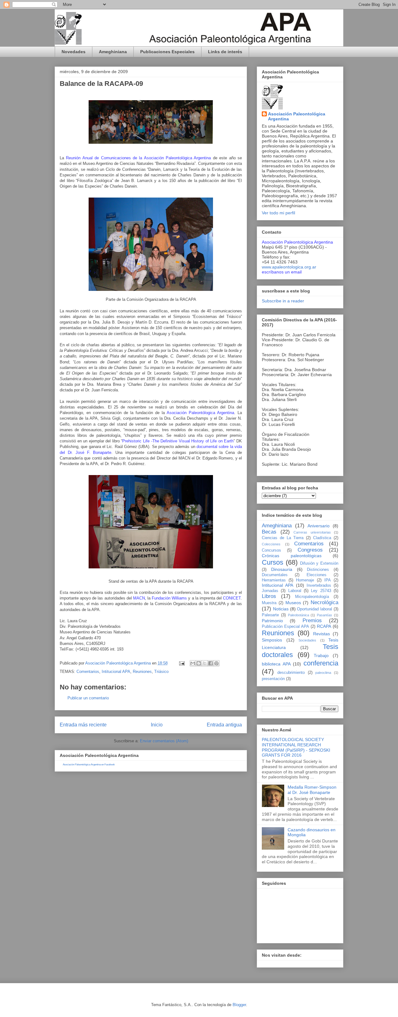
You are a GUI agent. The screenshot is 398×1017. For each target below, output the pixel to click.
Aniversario (319, 525)
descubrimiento (291, 672)
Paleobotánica (298, 615)
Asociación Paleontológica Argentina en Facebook (89, 764)
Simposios (272, 639)
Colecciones (271, 544)
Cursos (272, 562)
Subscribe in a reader (283, 300)
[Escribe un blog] (199, 663)
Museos (293, 602)
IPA (327, 580)
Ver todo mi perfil (278, 212)
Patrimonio (272, 620)
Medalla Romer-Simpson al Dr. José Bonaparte (312, 790)
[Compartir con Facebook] (210, 663)
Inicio (157, 724)
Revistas (321, 633)
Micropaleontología (312, 597)
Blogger (239, 1004)
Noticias (281, 608)
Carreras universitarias (312, 532)
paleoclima (323, 672)
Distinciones (318, 569)
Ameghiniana (113, 51)
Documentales (275, 575)
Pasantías (324, 615)
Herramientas (274, 580)
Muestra (269, 603)
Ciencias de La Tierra (283, 538)
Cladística (322, 538)
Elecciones (316, 575)
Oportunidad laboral (314, 609)
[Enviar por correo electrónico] (193, 663)
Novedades (74, 51)
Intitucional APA (116, 671)
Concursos (271, 550)
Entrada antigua (224, 724)
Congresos (310, 550)
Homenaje (305, 580)
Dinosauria (281, 569)
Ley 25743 (321, 591)
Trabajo (321, 655)
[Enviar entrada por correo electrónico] (181, 663)
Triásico (161, 671)
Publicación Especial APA (285, 626)
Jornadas (270, 591)
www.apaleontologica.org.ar (289, 266)
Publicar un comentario (88, 698)
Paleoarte (270, 615)
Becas (269, 532)
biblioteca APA (276, 663)
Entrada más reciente (83, 724)
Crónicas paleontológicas (292, 555)
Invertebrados (319, 585)
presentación (273, 679)
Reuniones (142, 671)
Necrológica (324, 602)
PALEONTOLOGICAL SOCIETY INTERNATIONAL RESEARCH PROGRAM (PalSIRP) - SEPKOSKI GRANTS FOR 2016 (296, 747)
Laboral (294, 591)
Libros (269, 596)
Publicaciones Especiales (167, 51)
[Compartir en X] (204, 663)
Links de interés (225, 51)
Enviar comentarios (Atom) (164, 741)
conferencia (320, 663)
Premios (312, 620)
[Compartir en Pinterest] (216, 663)
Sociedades (307, 640)
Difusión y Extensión (319, 563)
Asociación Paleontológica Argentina (296, 116)
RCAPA (324, 626)
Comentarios (87, 671)
